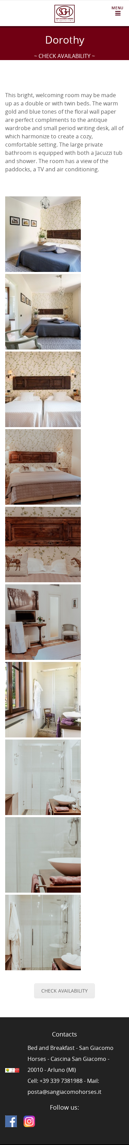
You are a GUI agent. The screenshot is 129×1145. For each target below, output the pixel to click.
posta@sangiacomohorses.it (64, 1092)
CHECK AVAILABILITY (64, 990)
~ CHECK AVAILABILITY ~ (64, 56)
